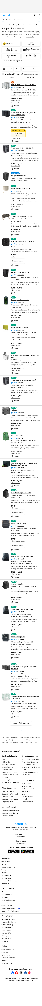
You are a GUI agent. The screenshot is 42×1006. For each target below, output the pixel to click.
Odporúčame (27, 780)
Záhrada (25, 25)
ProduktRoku (5, 955)
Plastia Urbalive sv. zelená (19, 328)
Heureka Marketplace (7, 928)
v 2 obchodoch (15, 290)
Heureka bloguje (6, 875)
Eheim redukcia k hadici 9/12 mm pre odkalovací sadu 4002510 (31, 772)
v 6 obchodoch (15, 166)
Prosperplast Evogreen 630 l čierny (22, 556)
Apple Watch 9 (26, 786)
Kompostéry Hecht (7, 797)
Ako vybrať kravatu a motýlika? (11, 811)
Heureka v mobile (6, 895)
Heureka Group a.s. (24, 978)
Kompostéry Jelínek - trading (10, 794)
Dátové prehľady (6, 933)
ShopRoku (4, 952)
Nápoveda (4, 941)
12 (31, 730)
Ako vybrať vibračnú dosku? (10, 813)
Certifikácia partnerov (8, 958)
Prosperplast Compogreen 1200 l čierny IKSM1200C (21, 677)
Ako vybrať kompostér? (18, 176)
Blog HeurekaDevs (7, 878)
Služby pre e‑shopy (7, 925)
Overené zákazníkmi (7, 950)
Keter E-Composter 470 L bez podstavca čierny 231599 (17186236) (24, 464)
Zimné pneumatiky (27, 797)
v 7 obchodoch (15, 206)
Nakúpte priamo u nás (8, 900)
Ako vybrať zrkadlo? (7, 816)
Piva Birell (5, 777)
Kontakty (4, 864)
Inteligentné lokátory (8, 765)
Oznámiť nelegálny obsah (9, 881)
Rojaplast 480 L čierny (18, 584)
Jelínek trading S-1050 (18, 523)
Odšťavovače (6, 762)
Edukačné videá (6, 939)
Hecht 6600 (14, 410)
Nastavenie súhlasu (7, 903)
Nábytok (24, 799)
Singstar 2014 (26, 775)
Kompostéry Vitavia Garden (10, 799)
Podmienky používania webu (24, 981)
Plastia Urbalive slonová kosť (20, 189)
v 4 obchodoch (15, 426)
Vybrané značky (7, 788)
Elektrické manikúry (7, 767)
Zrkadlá (4, 760)
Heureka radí (5, 897)
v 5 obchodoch (15, 574)
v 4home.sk (14, 508)
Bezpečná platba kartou (8, 908)
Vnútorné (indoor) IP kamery (10, 783)
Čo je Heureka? (6, 862)
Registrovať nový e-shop (9, 922)
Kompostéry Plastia (8, 792)
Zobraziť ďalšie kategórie (12, 61)
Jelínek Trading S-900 (18, 637)
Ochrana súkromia (6, 906)
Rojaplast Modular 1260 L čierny (21, 272)
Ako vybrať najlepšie (9, 807)
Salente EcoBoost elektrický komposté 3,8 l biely (25, 356)
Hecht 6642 (25, 770)
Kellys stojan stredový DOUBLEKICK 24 (31, 760)
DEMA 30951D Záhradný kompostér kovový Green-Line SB (25, 697)
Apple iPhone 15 (27, 784)
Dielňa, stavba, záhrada (15, 25)
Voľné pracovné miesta (8, 870)
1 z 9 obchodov (15, 138)
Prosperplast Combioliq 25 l (20, 300)
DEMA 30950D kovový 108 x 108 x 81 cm (23, 85)
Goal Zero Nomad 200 (28, 765)
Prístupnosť (5, 884)
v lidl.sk (13, 257)
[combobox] (21, 20)
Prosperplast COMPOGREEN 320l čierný (23, 148)
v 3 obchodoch (15, 100)
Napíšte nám (21, 837)
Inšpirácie (4, 961)
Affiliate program (6, 936)
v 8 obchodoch (15, 370)
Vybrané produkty (28, 756)
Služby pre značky (6, 930)
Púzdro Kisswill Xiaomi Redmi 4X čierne (31, 762)
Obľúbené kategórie (9, 756)
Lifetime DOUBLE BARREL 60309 (21, 216)
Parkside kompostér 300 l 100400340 (23, 241)
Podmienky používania (8, 867)
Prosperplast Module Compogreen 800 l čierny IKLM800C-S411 (24, 114)
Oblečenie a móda (27, 802)
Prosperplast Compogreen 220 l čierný (23, 380)
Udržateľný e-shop (7, 963)
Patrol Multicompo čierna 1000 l (21, 493)
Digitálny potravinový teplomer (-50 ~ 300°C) (31, 767)
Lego (23, 794)
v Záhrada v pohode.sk (18, 541)
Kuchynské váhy (7, 770)
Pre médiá (4, 873)
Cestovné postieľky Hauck (10, 775)
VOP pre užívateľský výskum (10, 911)
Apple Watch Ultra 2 (28, 789)
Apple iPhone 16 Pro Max (9, 772)
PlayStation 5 (26, 792)
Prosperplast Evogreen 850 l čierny (22, 609)
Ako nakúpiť (5, 892)
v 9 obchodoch (15, 686)
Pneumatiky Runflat (8, 780)
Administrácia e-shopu (8, 919)
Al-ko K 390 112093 (17, 436)
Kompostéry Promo (7, 802)
